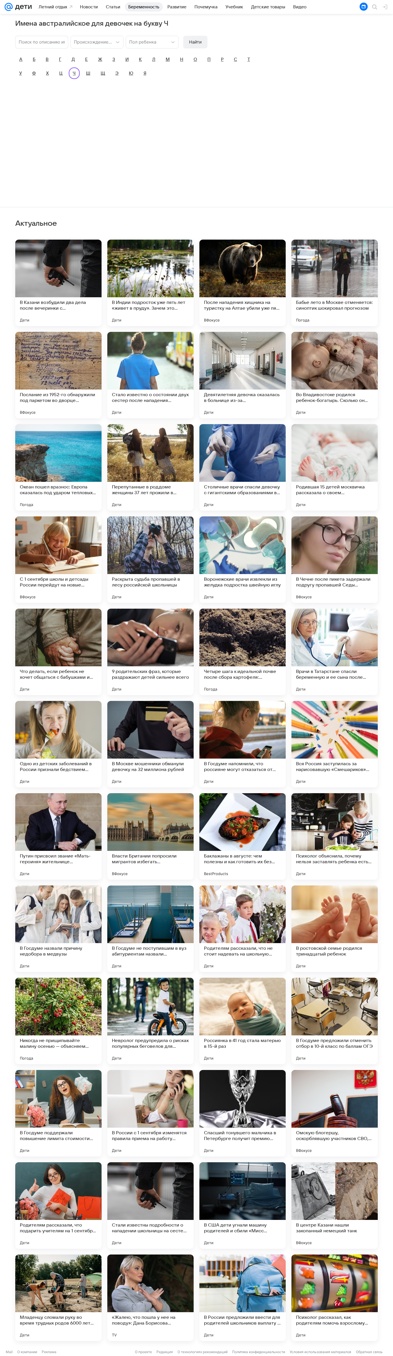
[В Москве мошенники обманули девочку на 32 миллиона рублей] (150, 744)
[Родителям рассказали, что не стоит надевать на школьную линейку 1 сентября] (242, 928)
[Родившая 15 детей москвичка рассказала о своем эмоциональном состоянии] (334, 467)
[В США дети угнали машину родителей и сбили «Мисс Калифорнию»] (242, 1205)
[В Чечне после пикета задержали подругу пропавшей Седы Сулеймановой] (334, 559)
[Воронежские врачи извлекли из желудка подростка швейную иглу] (242, 559)
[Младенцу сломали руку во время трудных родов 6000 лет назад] (58, 1298)
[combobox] (91, 41)
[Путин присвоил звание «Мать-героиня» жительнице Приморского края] (58, 836)
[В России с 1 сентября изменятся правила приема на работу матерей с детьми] (150, 1113)
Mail (9, 1352)
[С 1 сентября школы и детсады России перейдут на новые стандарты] (58, 559)
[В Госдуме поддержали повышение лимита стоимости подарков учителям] (58, 1113)
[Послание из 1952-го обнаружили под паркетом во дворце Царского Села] (58, 375)
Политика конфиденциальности (258, 1352)
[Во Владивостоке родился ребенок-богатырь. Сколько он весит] (334, 375)
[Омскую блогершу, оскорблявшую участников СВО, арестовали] (334, 1113)
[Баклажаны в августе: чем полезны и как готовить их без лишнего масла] (242, 836)
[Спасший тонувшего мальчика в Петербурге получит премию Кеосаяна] (242, 1113)
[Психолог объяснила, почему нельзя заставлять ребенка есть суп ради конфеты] (334, 836)
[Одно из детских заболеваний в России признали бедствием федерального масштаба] (58, 744)
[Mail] (9, 7)
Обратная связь (369, 1352)
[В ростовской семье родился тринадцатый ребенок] (334, 928)
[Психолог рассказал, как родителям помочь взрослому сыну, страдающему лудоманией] (334, 1298)
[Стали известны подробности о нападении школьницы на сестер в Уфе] (150, 1205)
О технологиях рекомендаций (203, 1352)
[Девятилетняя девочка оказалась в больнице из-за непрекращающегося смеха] (242, 375)
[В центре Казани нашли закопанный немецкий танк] (334, 1205)
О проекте (143, 1352)
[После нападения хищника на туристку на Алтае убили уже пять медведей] (242, 283)
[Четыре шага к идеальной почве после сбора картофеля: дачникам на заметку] (242, 652)
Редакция (165, 1352)
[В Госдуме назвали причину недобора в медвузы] (58, 928)
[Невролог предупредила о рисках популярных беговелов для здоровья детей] (150, 1021)
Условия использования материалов (320, 1352)
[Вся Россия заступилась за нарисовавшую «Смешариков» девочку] (334, 744)
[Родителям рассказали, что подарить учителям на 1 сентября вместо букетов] (58, 1205)
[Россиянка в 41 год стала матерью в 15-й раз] (242, 1021)
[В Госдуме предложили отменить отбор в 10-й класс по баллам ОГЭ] (334, 1021)
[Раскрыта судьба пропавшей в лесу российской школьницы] (150, 559)
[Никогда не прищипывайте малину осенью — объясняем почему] (58, 1021)
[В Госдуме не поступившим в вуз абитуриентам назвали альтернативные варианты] (150, 928)
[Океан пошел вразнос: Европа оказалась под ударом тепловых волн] (58, 467)
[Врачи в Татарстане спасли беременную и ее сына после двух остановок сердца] (334, 652)
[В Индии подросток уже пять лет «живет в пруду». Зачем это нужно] (150, 283)
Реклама (49, 1352)
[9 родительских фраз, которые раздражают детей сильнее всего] (150, 652)
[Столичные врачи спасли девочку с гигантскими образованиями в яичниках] (242, 467)
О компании (27, 1352)
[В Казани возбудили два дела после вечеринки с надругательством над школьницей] (58, 283)
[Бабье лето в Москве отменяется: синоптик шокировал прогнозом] (334, 283)
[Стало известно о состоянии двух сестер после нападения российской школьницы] (150, 375)
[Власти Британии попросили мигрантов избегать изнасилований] (150, 836)
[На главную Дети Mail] (22, 7)
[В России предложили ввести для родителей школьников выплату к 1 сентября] (242, 1298)
